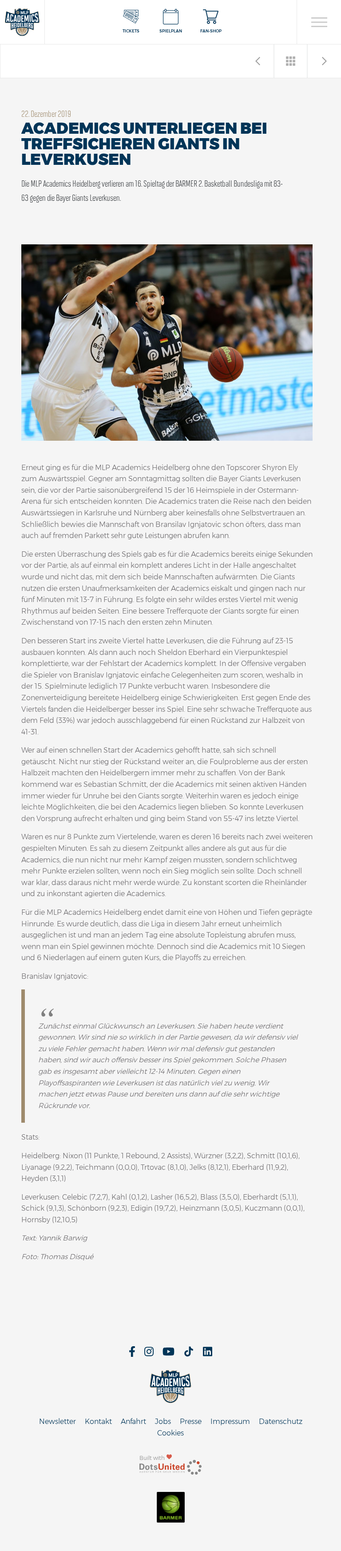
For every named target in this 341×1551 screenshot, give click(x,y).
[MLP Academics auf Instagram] (149, 1354)
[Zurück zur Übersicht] (291, 61)
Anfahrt (133, 1421)
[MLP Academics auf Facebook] (132, 1354)
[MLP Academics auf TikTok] (189, 1354)
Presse (191, 1421)
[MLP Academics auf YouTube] (168, 1354)
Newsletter (57, 1421)
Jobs (163, 1421)
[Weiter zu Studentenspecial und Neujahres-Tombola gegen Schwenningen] (324, 61)
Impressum (230, 1421)
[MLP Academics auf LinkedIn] (207, 1354)
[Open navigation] (319, 22)
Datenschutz (280, 1421)
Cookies (170, 1433)
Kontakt (98, 1421)
